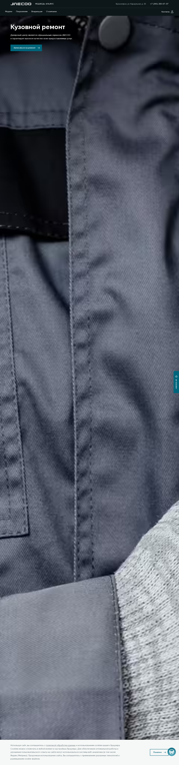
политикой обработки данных (60, 745)
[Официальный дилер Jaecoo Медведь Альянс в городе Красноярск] (20, 4)
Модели (8, 11)
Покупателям (22, 11)
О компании (51, 11)
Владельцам (36, 11)
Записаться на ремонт (24, 48)
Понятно (157, 752)
